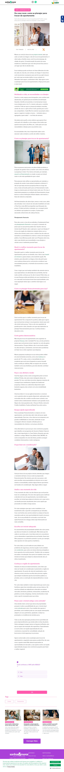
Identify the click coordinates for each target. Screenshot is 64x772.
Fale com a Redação (48, 758)
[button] (55, 768)
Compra (9, 701)
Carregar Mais (32, 741)
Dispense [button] (55, 765)
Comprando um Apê (25, 10)
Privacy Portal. (11, 766)
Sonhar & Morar (10, 2)
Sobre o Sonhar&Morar (48, 755)
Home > (18, 10)
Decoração (31, 758)
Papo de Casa (32, 755)
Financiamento (20, 701)
